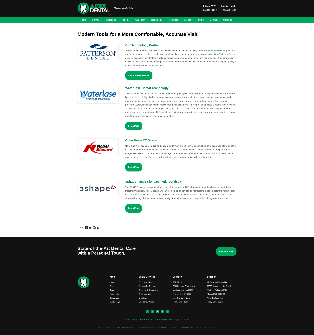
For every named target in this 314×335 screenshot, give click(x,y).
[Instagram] (152, 311)
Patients (126, 20)
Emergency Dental (146, 302)
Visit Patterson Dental (139, 75)
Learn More (133, 126)
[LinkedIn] (162, 311)
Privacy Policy (161, 327)
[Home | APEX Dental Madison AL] (96, 8)
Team (112, 290)
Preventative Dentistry (147, 286)
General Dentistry (146, 282)
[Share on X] (90, 227)
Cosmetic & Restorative (148, 290)
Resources (173, 20)
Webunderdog (210, 327)
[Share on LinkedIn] (94, 227)
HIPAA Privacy (187, 327)
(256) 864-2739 (229, 10)
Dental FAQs (115, 302)
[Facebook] (147, 311)
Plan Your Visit (226, 251)
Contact (213, 20)
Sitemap (199, 327)
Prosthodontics (145, 294)
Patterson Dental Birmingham (216, 50)
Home (83, 20)
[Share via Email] (98, 227)
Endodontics (144, 298)
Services (96, 20)
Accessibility (174, 327)
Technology (156, 20)
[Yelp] (167, 311)
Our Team (140, 20)
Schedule (227, 20)
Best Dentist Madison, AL (127, 327)
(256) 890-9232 (210, 10)
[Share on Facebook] (86, 227)
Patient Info (114, 294)
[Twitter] (157, 311)
